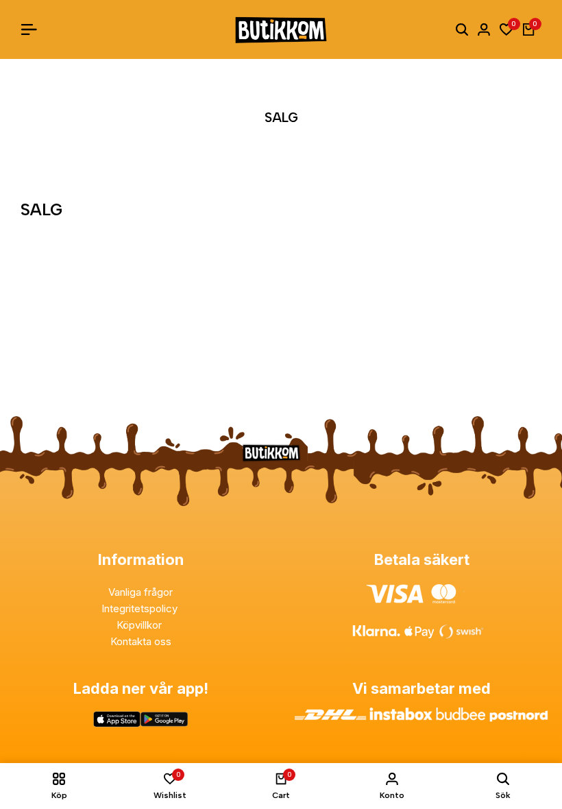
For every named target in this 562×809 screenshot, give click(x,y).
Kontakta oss (140, 641)
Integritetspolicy (140, 608)
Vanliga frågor (140, 592)
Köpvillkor (140, 624)
